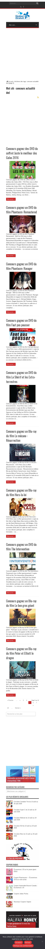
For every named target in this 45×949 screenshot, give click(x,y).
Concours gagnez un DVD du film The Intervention (21, 546)
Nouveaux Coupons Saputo (22, 902)
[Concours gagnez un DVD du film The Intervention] (22, 569)
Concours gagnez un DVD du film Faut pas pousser (21, 322)
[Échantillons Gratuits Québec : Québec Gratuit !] (22, 17)
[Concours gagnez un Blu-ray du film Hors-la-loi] (22, 515)
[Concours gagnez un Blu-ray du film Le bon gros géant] (22, 626)
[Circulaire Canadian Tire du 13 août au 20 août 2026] (9, 807)
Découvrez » (11, 199)
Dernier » (18, 708)
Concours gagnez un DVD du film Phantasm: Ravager (21, 266)
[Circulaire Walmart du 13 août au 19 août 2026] (9, 823)
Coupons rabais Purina (21, 894)
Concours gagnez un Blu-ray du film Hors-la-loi (21, 492)
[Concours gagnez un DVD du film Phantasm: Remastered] (22, 232)
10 (8, 708)
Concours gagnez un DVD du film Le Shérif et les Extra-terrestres (21, 377)
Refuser (28, 942)
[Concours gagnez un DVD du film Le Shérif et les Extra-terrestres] (22, 402)
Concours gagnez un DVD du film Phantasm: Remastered (21, 209)
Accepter (18, 942)
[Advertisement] (22, 54)
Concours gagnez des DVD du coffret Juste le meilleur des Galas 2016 (22, 153)
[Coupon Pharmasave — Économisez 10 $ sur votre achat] (9, 883)
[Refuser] (42, 941)
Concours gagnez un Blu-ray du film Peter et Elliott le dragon (21, 653)
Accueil (10, 81)
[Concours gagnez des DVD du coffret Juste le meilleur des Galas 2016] (22, 178)
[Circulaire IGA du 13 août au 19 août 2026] (9, 831)
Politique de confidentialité (23, 946)
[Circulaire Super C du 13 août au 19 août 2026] (9, 815)
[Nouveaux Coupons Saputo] (9, 907)
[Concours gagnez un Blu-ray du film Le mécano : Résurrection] (22, 461)
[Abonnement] (38, 97)
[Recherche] (37, 3)
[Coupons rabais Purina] (9, 899)
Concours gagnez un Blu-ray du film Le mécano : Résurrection (21, 436)
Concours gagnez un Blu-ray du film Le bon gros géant (21, 603)
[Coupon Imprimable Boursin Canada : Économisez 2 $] (9, 891)
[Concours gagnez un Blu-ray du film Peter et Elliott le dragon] (22, 678)
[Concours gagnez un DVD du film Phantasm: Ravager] (22, 289)
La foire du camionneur (15, 858)
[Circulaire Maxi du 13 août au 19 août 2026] (9, 839)
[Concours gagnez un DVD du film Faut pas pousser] (22, 345)
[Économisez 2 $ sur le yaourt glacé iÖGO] (9, 875)
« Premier (10, 700)
